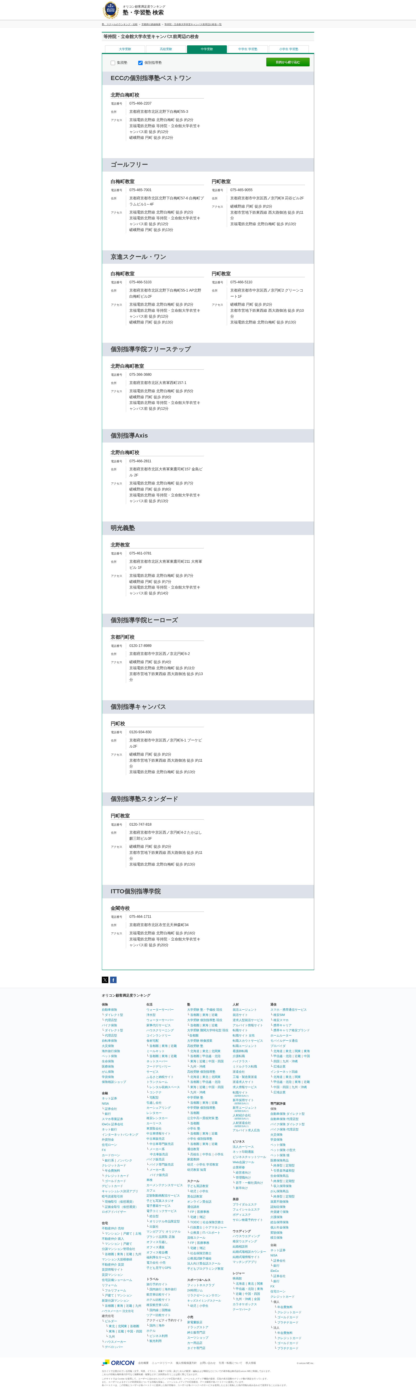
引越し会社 (154, 1102)
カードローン (111, 1155)
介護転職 (239, 1056)
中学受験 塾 (195, 1097)
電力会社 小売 (156, 1262)
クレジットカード (114, 1165)
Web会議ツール (243, 1162)
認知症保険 (278, 1207)
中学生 (206, 1154)
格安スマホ (281, 1020)
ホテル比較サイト (158, 1299)
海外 (162, 1325)
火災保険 (108, 1046)
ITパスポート (211, 1232)
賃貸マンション (112, 1274)
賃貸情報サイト (112, 1269)
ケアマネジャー (216, 1227)
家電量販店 (194, 1322)
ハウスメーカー (115, 1341)
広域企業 (279, 1066)
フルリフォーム (115, 1290)
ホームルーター (281, 1035)
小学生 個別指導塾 (199, 1138)
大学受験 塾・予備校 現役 (204, 1009)
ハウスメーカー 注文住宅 (118, 1311)
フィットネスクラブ (200, 1285)
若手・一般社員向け (249, 1182)
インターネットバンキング (120, 1134)
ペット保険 (109, 1056)
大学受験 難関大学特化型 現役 (207, 1030)
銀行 (108, 1113)
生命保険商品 (279, 1175)
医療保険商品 (279, 1160)
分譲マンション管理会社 (118, 1249)
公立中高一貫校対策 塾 (202, 1118)
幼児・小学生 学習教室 (202, 1164)
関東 (260, 1283)
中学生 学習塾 (247, 49)
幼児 (193, 1191)
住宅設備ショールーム (117, 1280)
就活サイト (240, 1015)
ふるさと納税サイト (160, 1077)
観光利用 (156, 1341)
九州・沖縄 (197, 1066)
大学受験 (125, 49)
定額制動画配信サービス (163, 1195)
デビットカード (112, 1186)
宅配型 (154, 1097)
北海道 (194, 1051)
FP (192, 1212)
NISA (105, 1103)
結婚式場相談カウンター (249, 1251)
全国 (257, 1299)
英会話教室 (194, 1196)
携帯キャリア (282, 1025)
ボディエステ (242, 1214)
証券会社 (111, 1108)
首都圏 (109, 1254)
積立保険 (276, 1237)
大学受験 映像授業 (199, 1040)
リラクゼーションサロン (204, 1295)
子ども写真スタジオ (160, 1200)
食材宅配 (152, 1040)
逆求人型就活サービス (248, 1020)
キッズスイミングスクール (204, 1300)
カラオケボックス (245, 1304)
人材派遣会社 (242, 1124)
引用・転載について (230, 1362)
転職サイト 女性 (244, 1035)
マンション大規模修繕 (117, 1259)
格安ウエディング (245, 1241)
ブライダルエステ (245, 1204)
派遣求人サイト (243, 1082)
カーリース (154, 1123)
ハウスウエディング (246, 1236)
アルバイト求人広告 (246, 1130)
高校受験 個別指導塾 (201, 1071)
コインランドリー (158, 1035)
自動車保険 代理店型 (284, 1119)
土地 (138, 1233)
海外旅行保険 (111, 1051)
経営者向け (243, 1172)
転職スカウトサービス (248, 1040)
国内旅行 (156, 1289)
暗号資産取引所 (112, 1196)
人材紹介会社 (242, 1116)
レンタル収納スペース (165, 1087)
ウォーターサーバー (160, 1009)
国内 (153, 1325)
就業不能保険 (279, 1201)
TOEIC (195, 1222)
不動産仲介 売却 (113, 1228)
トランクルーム (157, 1082)
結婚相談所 (240, 1246)
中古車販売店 (155, 1138)
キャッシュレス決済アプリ (120, 1191)
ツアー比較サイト (158, 1315)
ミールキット (155, 1051)
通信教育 (193, 1149)
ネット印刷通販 (243, 1151)
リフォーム (109, 1285)
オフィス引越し (157, 1242)
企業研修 (239, 1167)
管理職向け (243, 1177)
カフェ (151, 1190)
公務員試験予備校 (199, 1258)
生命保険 (108, 1061)
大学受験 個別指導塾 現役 (204, 1020)
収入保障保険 (282, 1186)
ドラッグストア (197, 1327)
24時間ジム (195, 1290)
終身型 (278, 1165)
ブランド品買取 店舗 (160, 1236)
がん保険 (108, 1071)
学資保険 (108, 1077)
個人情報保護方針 (186, 1362)
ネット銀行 (109, 1129)
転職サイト (240, 1030)
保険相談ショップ (114, 1082)
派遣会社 (239, 1071)
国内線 (154, 1310)
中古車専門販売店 (162, 1144)
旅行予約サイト (157, 1284)
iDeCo (274, 1271)
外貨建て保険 (279, 1212)
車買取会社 (154, 1128)
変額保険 (276, 1232)
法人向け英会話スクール (204, 1263)
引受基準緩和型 (284, 1170)
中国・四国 (134, 1331)
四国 (276, 1061)
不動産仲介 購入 (113, 1238)
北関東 (122, 1326)
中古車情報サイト (158, 1133)
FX (104, 1150)
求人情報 (250, 1362)
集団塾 (121, 62)
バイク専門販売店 (162, 1164)
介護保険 (276, 1217)
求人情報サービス (245, 1087)
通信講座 (193, 1207)
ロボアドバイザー (114, 1212)
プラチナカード (288, 1322)
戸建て (127, 1233)
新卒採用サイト (243, 1101)
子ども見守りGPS (158, 1267)
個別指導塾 (153, 62)
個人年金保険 (279, 1227)
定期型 (290, 1165)
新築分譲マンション (115, 1300)
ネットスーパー (157, 1061)
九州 (138, 1254)
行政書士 (196, 1227)
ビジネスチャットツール (249, 1157)
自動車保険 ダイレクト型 (287, 1113)
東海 (120, 1254)
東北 (112, 1326)
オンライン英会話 (199, 1201)
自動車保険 (109, 1009)
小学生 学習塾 (288, 49)
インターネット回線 (284, 1071)
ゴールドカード (115, 1181)
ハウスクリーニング (160, 1030)
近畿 (129, 1254)
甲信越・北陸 (211, 1056)
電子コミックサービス (161, 1211)
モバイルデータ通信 (284, 1040)
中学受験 (207, 49)
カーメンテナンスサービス (164, 1185)
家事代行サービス (158, 1025)
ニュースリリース (162, 1362)
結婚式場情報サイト (246, 1257)
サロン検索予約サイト (248, 1220)
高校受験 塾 (195, 1046)
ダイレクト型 (114, 1015)
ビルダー (111, 1321)
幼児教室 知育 (196, 1169)
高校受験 (166, 49)
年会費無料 (112, 1170)
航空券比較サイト (158, 1294)
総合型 (154, 1216)
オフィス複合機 (157, 1252)
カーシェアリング (158, 1107)
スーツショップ (197, 1337)
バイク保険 (109, 1025)
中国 (307, 1056)
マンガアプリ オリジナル (163, 1231)
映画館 (237, 1278)
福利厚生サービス (158, 1257)
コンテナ (156, 1092)
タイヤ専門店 (196, 1348)
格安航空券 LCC (157, 1305)
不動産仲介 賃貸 (113, 1264)
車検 (149, 1180)
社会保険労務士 (213, 1222)
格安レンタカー (157, 1118)
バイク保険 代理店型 (284, 1129)
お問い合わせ (208, 1362)
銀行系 (109, 1160)
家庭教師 (193, 1159)
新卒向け (242, 1188)
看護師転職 (240, 1051)
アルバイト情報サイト (248, 1025)
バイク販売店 (155, 1159)
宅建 (193, 1217)
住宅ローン (109, 1144)
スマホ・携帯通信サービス (288, 1009)
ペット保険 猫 (279, 1155)
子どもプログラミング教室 (205, 1268)
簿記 (202, 1217)
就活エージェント (245, 1009)
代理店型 (111, 1020)
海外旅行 (171, 1289)
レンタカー (154, 1113)
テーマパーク (242, 1309)
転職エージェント (245, 1046)
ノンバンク (124, 1160)
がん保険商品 (279, 1191)
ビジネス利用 (159, 1336)
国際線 (166, 1310)
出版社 (154, 1226)
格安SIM (279, 1015)
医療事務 (203, 1212)
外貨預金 (108, 1139)
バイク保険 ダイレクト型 (287, 1124)
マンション (112, 1233)
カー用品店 (194, 1343)
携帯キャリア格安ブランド (291, 1030)
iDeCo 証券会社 (112, 1124)
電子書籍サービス (158, 1205)
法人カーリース (243, 1146)
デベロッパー (114, 1347)
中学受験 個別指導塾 (201, 1107)
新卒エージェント (245, 1109)
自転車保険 (109, 1040)
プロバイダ (278, 1046)
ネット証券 (109, 1098)
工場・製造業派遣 (245, 1077)
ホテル (151, 1330)
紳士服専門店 (196, 1332)
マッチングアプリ (245, 1262)
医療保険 (108, 1066)
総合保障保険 (279, 1222)
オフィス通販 (155, 1247)
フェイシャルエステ (246, 1209)
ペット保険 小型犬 (283, 1150)
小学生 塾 (193, 1128)
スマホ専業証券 (112, 1119)
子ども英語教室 (197, 1186)
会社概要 (143, 1362)
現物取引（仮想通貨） (120, 1201)
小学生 (219, 1154)
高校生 (194, 1154)
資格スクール (196, 1237)
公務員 (194, 1232)
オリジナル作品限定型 (165, 1221)
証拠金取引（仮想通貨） (121, 1207)
